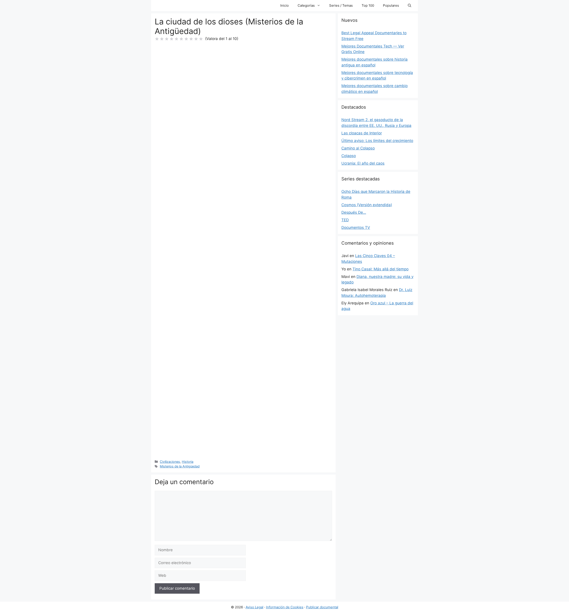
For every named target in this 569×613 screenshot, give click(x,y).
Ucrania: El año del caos (363, 163)
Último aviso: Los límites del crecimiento (377, 140)
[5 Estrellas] (176, 39)
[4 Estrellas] (171, 39)
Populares (391, 5)
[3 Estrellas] (166, 39)
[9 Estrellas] (196, 39)
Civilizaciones (170, 461)
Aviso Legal (254, 607)
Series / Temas (341, 5)
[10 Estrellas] (201, 39)
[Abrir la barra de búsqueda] (409, 5)
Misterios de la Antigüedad (180, 466)
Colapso (348, 156)
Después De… (353, 212)
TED (345, 220)
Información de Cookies (284, 607)
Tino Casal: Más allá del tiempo (381, 269)
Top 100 (368, 5)
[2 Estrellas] (162, 39)
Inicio (284, 5)
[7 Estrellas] (186, 39)
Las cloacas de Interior (361, 133)
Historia (187, 461)
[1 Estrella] (157, 39)
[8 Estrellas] (191, 39)
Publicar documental (322, 607)
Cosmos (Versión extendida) (366, 205)
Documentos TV (355, 227)
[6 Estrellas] (181, 39)
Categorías (306, 5)
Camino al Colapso (358, 148)
